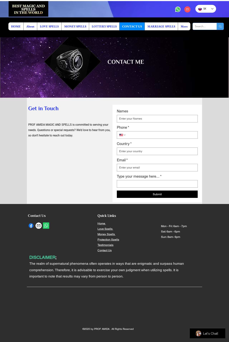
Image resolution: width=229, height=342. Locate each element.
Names (122, 111)
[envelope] (187, 9)
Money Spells (107, 234)
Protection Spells (108, 239)
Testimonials (105, 245)
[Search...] (220, 26)
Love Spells (105, 229)
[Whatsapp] (177, 9)
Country (124, 144)
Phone (123, 127)
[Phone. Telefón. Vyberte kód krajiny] (122, 135)
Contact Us (105, 250)
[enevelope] (38, 225)
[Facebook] (31, 225)
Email (122, 160)
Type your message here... (139, 176)
